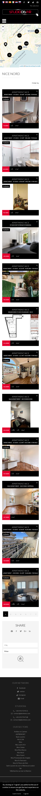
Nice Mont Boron (20, 750)
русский (20, 2)
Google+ (25, 631)
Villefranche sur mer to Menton (20, 771)
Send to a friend (12, 631)
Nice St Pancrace (20, 760)
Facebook (16, 631)
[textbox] (21, 645)
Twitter (21, 631)
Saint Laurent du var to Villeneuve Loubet (20, 766)
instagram (33, 2)
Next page (30, 614)
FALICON (20, 739)
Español (10, 2)
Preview (20, 114)
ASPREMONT (20, 734)
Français (3, 2)
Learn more (16, 794)
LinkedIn (29, 631)
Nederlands (16, 2)
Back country (20, 737)
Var (20, 768)
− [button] (3, 30)
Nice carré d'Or (20, 745)
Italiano (13, 2)
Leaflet (22, 66)
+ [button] (3, 26)
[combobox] (20, 645)
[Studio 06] (20, 16)
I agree (26, 794)
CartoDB (38, 66)
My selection (34, 6)
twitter (28, 2)
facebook (24, 2)
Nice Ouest (20, 755)
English (6, 2)
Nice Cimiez (20, 747)
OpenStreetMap (30, 66)
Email (37, 2)
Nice (20, 742)
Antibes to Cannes (20, 731)
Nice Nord (20, 752)
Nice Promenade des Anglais (20, 758)
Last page (35, 614)
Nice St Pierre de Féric (20, 763)
